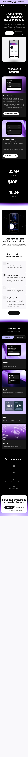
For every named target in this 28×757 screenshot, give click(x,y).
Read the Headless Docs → (11, 113)
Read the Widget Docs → (10, 155)
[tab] (8, 337)
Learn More (14, 2)
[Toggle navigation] (26, 6)
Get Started (14, 313)
